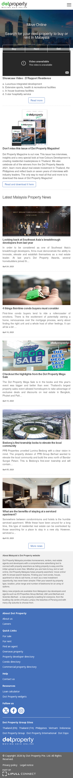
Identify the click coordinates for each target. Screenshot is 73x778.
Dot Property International (41, 733)
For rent (7, 641)
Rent (36, 48)
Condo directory (11, 662)
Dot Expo (63, 733)
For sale (7, 636)
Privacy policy (10, 765)
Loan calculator (11, 691)
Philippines (41, 728)
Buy (14, 48)
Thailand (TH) (26, 728)
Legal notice (26, 765)
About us (8, 619)
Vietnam (53, 728)
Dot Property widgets (15, 696)
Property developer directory (18, 657)
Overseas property (13, 651)
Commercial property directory (19, 667)
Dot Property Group (14, 733)
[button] (68, 5)
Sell (59, 48)
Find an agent (10, 646)
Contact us (9, 679)
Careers (7, 624)
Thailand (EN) (10, 728)
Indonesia (65, 728)
